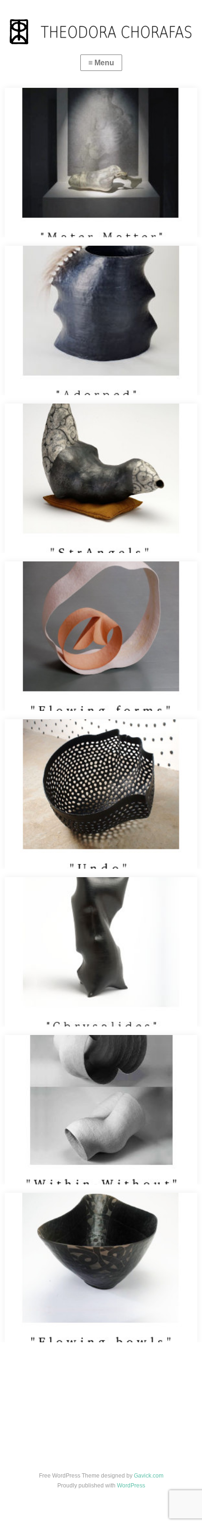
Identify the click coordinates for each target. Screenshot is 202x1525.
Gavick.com (148, 1475)
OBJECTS (78, 1424)
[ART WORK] (62, 1424)
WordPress (131, 1485)
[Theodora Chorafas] (101, 23)
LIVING (30, 1424)
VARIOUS (46, 1424)
